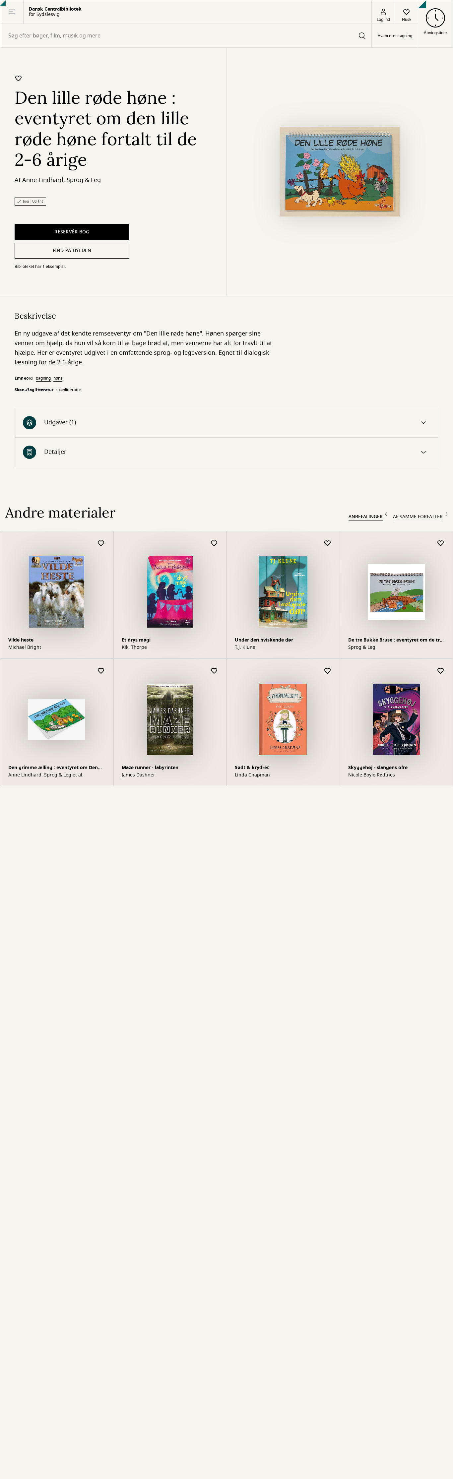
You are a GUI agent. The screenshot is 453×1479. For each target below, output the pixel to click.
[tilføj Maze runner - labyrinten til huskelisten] (214, 671)
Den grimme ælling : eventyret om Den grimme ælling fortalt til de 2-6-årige (53, 768)
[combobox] (185, 35)
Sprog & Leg (84, 180)
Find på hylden (72, 250)
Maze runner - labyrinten (150, 767)
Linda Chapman (252, 775)
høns (57, 378)
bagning (43, 378)
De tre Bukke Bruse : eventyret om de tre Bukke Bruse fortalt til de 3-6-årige (395, 641)
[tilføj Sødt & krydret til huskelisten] (328, 671)
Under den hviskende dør (264, 640)
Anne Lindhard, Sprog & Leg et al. (46, 775)
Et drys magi (136, 640)
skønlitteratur (68, 390)
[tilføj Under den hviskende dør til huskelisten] (328, 543)
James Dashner (138, 775)
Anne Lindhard (42, 180)
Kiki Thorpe (134, 647)
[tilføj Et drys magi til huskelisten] (214, 543)
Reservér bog (71, 231)
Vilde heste (20, 640)
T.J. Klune (245, 647)
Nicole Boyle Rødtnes (371, 775)
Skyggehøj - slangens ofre (378, 767)
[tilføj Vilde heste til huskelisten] (101, 543)
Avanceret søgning (395, 36)
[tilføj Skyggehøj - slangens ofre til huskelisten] (441, 671)
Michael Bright (24, 647)
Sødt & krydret (252, 767)
